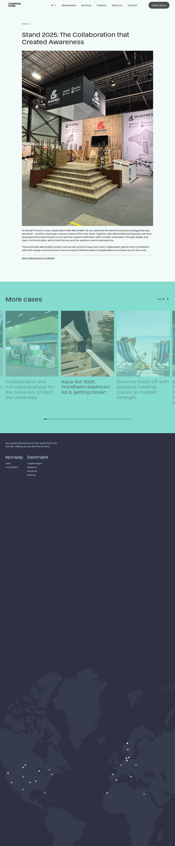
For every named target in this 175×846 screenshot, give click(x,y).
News (25, 23)
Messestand (69, 5)
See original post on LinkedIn (38, 258)
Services (86, 5)
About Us (117, 5)
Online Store (159, 5)
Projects (101, 5)
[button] (53, 5)
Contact (132, 5)
